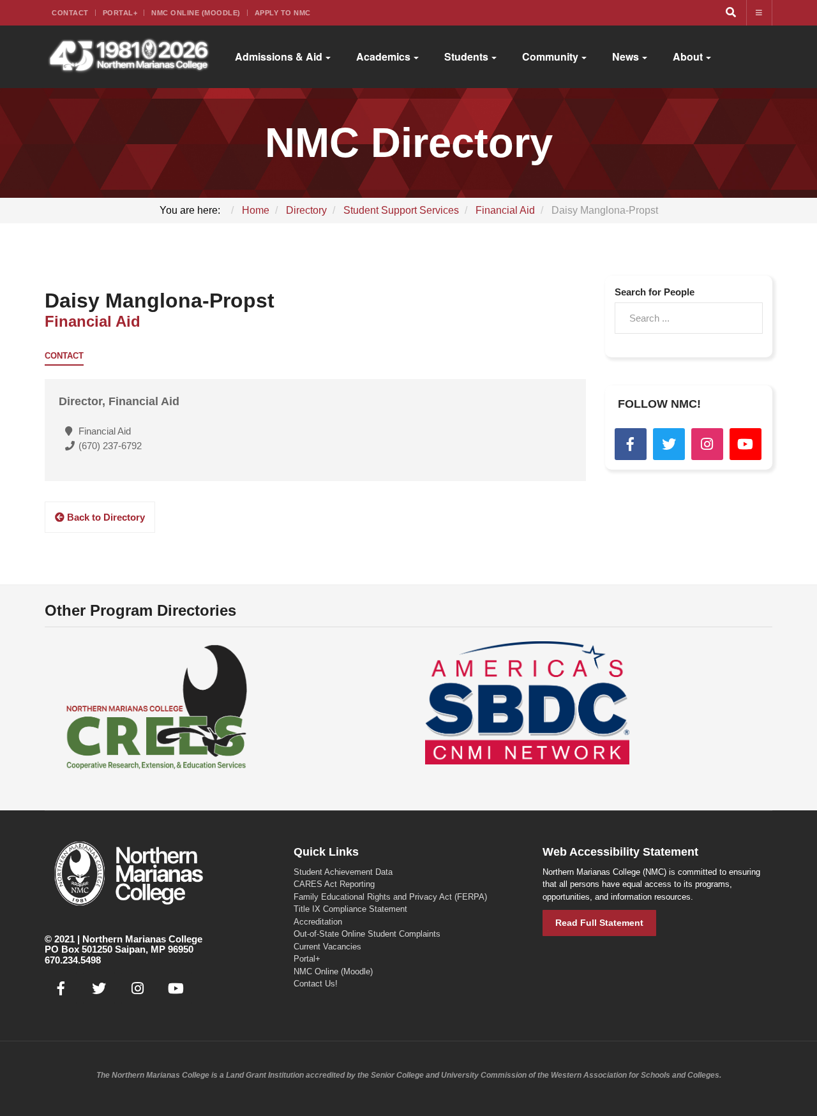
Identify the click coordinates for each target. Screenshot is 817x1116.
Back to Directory (104, 517)
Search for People (654, 291)
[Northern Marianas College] (129, 57)
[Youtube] (745, 444)
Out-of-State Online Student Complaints (367, 934)
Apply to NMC (283, 13)
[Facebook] (631, 444)
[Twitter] (669, 444)
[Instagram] (707, 444)
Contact (70, 13)
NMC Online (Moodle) (196, 13)
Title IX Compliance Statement (350, 909)
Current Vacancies (327, 946)
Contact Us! (316, 983)
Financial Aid (92, 321)
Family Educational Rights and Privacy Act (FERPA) (390, 897)
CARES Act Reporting (334, 884)
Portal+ (120, 13)
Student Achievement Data (343, 872)
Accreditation (318, 921)
